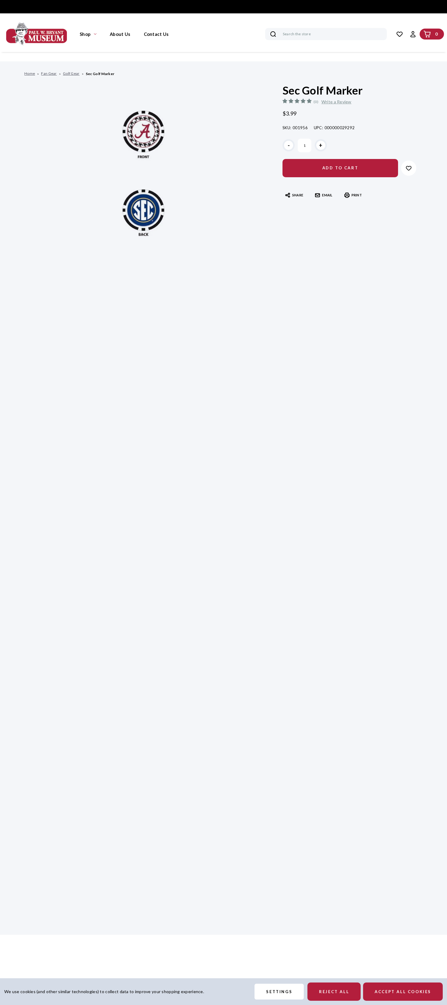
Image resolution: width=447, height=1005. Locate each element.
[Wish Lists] (399, 34)
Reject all (334, 991)
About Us (120, 34)
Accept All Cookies (403, 991)
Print (357, 195)
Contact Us (156, 34)
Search (273, 34)
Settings (279, 991)
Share (297, 195)
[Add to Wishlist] (408, 168)
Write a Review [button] (336, 101)
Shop (85, 34)
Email (327, 195)
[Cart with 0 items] (427, 34)
